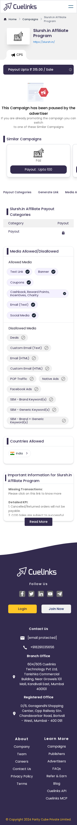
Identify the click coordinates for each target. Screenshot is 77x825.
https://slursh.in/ (44, 42)
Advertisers (56, 761)
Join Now (56, 608)
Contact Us (22, 768)
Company (22, 746)
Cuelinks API (56, 791)
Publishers (56, 753)
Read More (38, 521)
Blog (56, 783)
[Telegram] (60, 594)
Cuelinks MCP (56, 798)
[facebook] (23, 594)
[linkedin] (41, 594)
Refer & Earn (56, 776)
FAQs (56, 768)
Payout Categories (17, 192)
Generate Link (48, 192)
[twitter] (32, 594)
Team (21, 754)
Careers (21, 761)
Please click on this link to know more (34, 493)
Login (22, 608)
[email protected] (42, 637)
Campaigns (56, 746)
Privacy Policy (22, 776)
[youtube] (50, 594)
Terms (22, 783)
